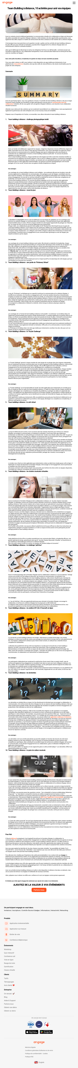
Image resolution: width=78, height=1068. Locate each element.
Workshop (7, 949)
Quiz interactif (9, 953)
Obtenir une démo (10, 1007)
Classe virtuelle (9, 970)
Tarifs (6, 978)
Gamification (8, 967)
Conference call (9, 956)
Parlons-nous (9, 1004)
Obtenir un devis (10, 1011)
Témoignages (9, 982)
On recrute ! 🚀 (9, 994)
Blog (5, 997)
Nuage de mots (9, 963)
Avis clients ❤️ (9, 985)
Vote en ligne (8, 960)
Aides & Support (10, 1000)
